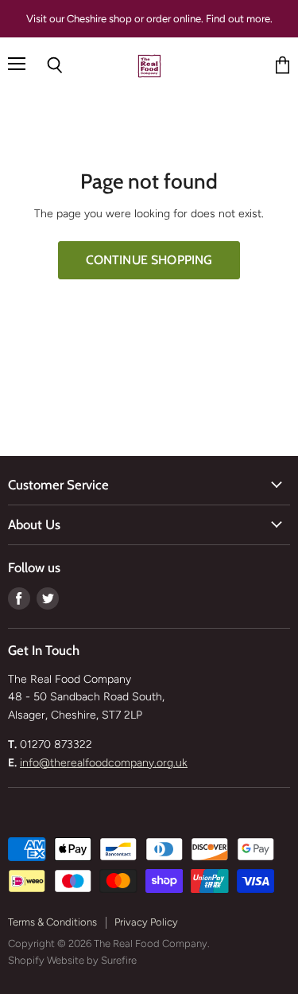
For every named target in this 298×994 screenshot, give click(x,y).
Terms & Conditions (52, 922)
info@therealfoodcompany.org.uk (104, 763)
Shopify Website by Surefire (72, 960)
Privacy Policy (146, 922)
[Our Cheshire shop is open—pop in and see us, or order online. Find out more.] (149, 19)
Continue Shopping (149, 259)
